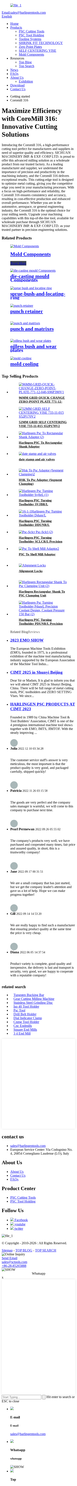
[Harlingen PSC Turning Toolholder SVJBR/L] (43, 495)
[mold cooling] (20, 358)
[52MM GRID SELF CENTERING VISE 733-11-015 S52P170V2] (43, 416)
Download (17, 85)
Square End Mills (25, 1029)
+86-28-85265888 (14, 1266)
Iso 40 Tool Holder (26, 1006)
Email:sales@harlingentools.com (24, 12)
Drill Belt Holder (24, 1014)
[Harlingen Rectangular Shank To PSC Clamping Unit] (43, 586)
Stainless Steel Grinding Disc (33, 1002)
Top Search (26, 66)
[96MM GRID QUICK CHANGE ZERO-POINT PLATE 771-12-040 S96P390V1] (43, 392)
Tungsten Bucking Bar (28, 995)
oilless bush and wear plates (33, 348)
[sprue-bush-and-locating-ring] (31, 288)
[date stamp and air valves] (37, 453)
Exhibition (26, 81)
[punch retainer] (21, 305)
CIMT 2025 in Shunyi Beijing (36, 672)
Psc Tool (19, 1010)
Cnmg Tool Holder (26, 1022)
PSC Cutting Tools (31, 31)
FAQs (14, 74)
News (14, 70)
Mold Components (31, 54)
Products (16, 27)
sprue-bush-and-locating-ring (37, 295)
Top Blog (25, 62)
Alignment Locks (31, 571)
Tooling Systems (30, 39)
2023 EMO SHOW (27, 640)
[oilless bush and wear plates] (30, 341)
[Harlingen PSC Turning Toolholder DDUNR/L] (43, 515)
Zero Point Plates (30, 47)
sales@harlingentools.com (28, 1146)
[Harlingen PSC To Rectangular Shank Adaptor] (43, 437)
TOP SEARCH (45, 1250)
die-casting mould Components (29, 278)
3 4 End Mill (22, 1033)
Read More (18, 263)
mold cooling (24, 364)
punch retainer (26, 311)
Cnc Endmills (22, 1026)
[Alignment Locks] (32, 565)
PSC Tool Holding (31, 35)
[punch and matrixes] (25, 323)
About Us (17, 77)
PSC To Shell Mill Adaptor (37, 554)
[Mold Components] (24, 246)
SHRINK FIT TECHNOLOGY (41, 43)
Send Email (9, 1258)
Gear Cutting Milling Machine (33, 999)
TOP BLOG (23, 1250)
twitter (18, 1228)
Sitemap (7, 1250)
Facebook (21, 1220)
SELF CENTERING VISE (37, 50)
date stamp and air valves (37, 459)
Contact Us (17, 89)
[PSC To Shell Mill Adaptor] (39, 548)
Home (14, 23)
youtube (19, 1224)
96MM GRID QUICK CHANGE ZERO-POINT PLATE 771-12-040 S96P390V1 (42, 401)
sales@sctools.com (14, 1262)
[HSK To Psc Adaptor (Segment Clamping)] (43, 474)
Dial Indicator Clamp (27, 1018)
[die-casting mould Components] (33, 270)
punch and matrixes (32, 329)
